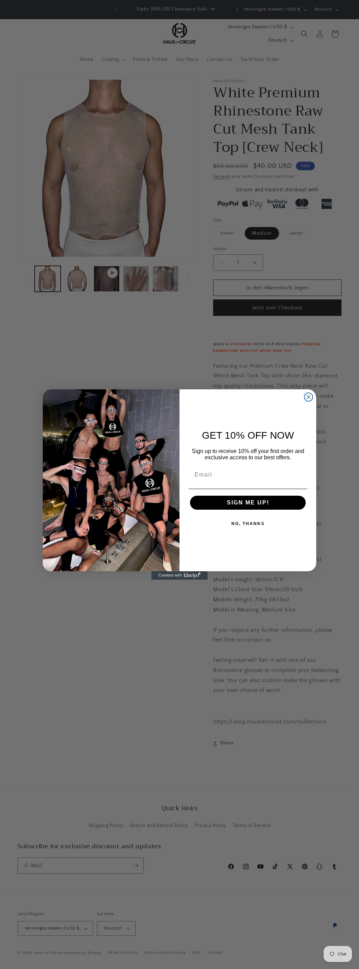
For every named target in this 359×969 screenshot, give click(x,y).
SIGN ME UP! (248, 502)
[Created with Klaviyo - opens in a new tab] (179, 575)
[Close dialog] (308, 397)
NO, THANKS (248, 523)
